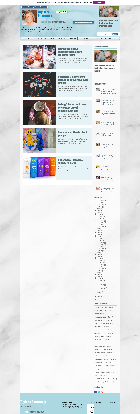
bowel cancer (110, 372)
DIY (101, 310)
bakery (113, 359)
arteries (110, 349)
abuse (108, 327)
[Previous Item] (103, 12)
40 (99, 307)
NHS (95, 323)
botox (103, 372)
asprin (103, 353)
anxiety (96, 349)
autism (96, 356)
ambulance (98, 343)
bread (101, 375)
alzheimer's (98, 340)
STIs (111, 323)
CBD (115, 307)
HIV (112, 317)
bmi (107, 369)
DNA (104, 310)
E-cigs (109, 310)
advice (104, 333)
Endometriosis (99, 314)
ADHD (111, 307)
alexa (96, 336)
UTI (103, 327)
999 (102, 307)
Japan (103, 320)
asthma (109, 353)
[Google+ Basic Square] (102, 392)
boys (96, 375)
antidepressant (108, 346)
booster (97, 372)
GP (106, 314)
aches (104, 330)
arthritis (97, 353)
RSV (107, 323)
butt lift (107, 382)
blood (107, 366)
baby (108, 356)
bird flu (100, 366)
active (109, 330)
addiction (97, 333)
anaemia (106, 343)
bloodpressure (99, 369)
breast (106, 375)
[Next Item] (115, 12)
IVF (115, 317)
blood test (113, 366)
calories (114, 382)
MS (112, 320)
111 (95, 307)
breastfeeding (99, 382)
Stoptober (97, 327)
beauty (111, 362)
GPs (108, 317)
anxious (103, 349)
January (97, 320)
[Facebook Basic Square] (95, 392)
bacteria (107, 359)
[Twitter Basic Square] (99, 392)
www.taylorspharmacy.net (64, 29)
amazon (106, 340)
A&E (106, 307)
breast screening (111, 379)
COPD (96, 310)
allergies (102, 336)
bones (112, 369)
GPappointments (100, 317)
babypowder (98, 359)
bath (105, 362)
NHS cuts (102, 323)
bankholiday (98, 362)
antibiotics (98, 346)
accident (97, 330)
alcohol (110, 333)
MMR (108, 320)
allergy (108, 336)
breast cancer (99, 379)
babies (102, 356)
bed (95, 366)
